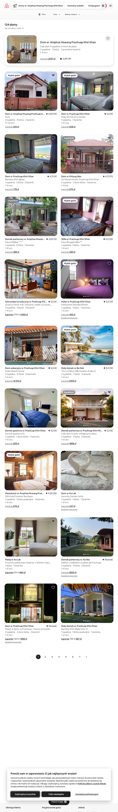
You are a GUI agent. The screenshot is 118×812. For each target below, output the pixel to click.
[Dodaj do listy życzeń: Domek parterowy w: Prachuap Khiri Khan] (109, 392)
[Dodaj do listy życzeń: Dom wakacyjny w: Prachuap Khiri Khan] (53, 329)
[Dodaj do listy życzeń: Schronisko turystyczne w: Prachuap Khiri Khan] (53, 263)
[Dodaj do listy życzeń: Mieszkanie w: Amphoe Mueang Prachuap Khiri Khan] (53, 454)
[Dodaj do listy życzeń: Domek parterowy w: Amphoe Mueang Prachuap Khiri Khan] (53, 200)
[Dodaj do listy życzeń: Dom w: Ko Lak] (109, 454)
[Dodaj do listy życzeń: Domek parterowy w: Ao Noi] (109, 521)
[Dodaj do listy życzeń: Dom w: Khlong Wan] (109, 138)
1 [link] (38, 657)
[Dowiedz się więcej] (23, 28)
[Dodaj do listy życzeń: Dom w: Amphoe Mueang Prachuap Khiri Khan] (53, 75)
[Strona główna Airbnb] (7, 5)
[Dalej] (86, 657)
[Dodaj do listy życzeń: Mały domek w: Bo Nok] (109, 329)
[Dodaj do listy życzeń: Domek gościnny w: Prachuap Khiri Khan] (53, 392)
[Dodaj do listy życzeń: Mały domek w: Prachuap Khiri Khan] (109, 587)
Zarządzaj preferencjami (86, 794)
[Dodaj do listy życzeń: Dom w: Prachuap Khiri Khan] (109, 75)
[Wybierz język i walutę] (103, 6)
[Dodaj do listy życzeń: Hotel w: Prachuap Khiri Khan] (109, 263)
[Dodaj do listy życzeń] (108, 38)
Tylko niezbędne (56, 794)
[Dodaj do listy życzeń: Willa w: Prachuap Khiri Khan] (109, 200)
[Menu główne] (110, 6)
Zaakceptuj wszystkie (25, 794)
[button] (47, 58)
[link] (32, 657)
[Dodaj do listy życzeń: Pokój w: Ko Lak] (53, 521)
